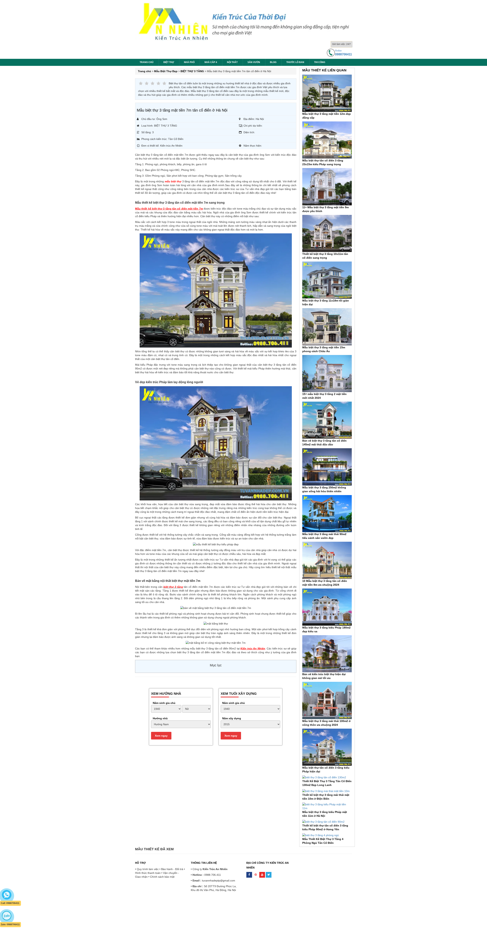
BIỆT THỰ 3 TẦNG (192, 71)
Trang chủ (147, 62)
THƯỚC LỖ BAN (295, 62)
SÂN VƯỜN (253, 62)
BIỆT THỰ (168, 62)
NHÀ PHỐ (189, 62)
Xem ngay (161, 735)
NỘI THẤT (232, 62)
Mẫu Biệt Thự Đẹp (165, 71)
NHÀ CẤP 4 (211, 62)
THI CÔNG (319, 62)
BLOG (273, 62)
